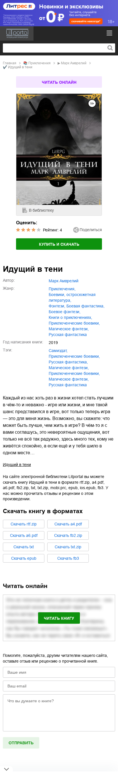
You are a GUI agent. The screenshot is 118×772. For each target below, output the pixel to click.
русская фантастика (68, 334)
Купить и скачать (59, 244)
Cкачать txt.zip (68, 547)
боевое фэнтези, (64, 311)
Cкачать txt (23, 547)
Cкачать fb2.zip (68, 535)
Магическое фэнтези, (69, 379)
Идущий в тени (17, 464)
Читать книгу (59, 618)
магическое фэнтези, (69, 329)
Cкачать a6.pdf (24, 535)
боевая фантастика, (85, 306)
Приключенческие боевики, (74, 373)
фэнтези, (57, 306)
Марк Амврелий (73, 63)
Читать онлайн (59, 82)
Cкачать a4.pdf (68, 524)
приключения (39, 63)
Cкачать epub (23, 558)
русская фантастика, (68, 362)
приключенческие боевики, (74, 323)
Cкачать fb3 (68, 558)
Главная (9, 63)
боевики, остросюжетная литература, (72, 297)
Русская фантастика (68, 385)
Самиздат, (58, 350)
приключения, (62, 289)
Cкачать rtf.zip (24, 524)
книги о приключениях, (70, 317)
